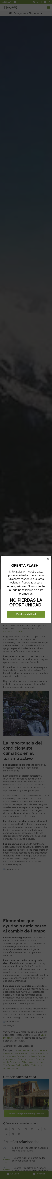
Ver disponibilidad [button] (26, 614)
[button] (48, 559)
